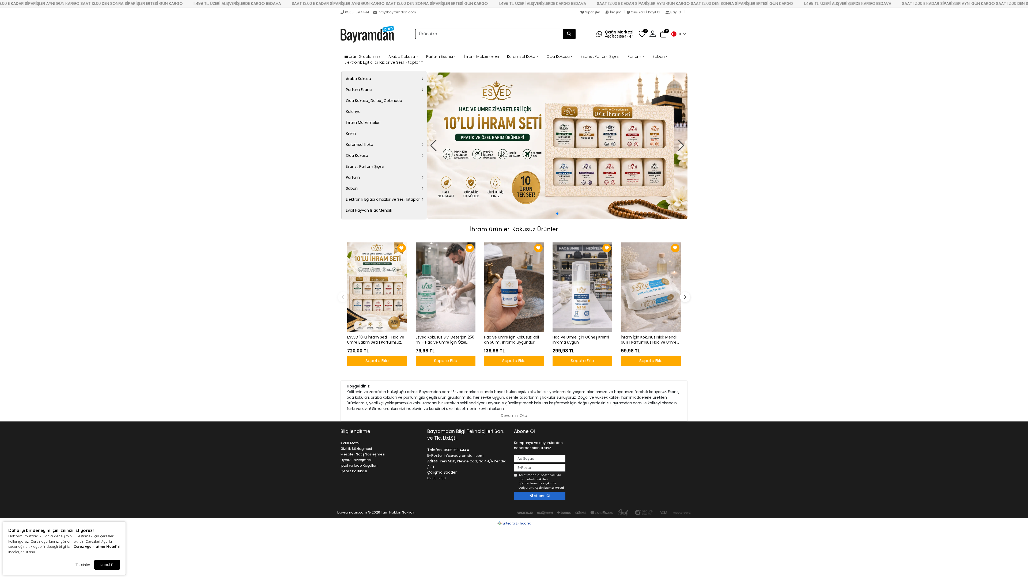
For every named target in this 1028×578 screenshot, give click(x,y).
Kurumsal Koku (521, 56)
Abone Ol (541, 495)
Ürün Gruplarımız (364, 56)
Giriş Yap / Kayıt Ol (645, 12)
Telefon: (435, 449)
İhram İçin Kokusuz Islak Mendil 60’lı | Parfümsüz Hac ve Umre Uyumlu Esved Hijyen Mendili (649, 340)
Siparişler (592, 12)
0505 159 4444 (357, 12)
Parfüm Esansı (439, 56)
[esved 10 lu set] (557, 146)
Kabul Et (107, 564)
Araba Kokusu (401, 56)
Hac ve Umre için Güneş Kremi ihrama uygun (581, 340)
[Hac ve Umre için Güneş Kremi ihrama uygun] (583, 287)
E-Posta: (435, 455)
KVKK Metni (350, 443)
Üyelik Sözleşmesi (356, 459)
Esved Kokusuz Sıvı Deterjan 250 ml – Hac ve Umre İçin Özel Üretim (445, 340)
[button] (678, 34)
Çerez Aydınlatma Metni (95, 546)
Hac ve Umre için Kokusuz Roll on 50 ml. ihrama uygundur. (511, 340)
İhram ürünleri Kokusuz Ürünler (514, 229)
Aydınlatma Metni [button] (549, 487)
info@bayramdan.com (397, 12)
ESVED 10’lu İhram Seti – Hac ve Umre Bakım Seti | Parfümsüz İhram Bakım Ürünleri (375, 340)
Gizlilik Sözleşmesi (356, 448)
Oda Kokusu (558, 56)
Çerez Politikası (354, 471)
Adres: (433, 461)
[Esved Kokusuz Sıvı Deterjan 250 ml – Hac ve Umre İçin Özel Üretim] (446, 287)
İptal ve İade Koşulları (359, 465)
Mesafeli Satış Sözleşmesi (363, 454)
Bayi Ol (676, 12)
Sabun (658, 56)
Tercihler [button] (82, 564)
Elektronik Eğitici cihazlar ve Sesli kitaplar (382, 62)
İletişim (615, 12)
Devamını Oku (514, 415)
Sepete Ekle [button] (377, 360)
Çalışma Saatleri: (442, 472)
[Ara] (569, 34)
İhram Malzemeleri (481, 56)
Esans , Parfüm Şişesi (600, 56)
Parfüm (634, 56)
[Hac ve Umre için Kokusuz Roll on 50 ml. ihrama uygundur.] (514, 287)
